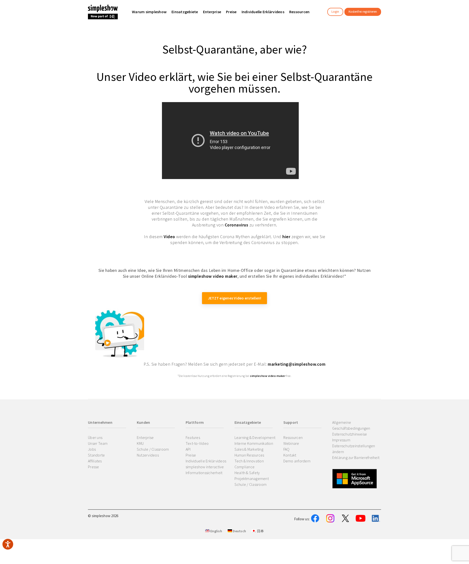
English (216, 531)
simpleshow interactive (205, 466)
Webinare (291, 443)
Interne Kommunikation (253, 443)
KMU (140, 443)
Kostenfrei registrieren (363, 12)
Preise (191, 455)
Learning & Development (255, 437)
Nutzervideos (148, 455)
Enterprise (145, 437)
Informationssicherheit (204, 472)
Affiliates (95, 460)
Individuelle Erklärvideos (206, 460)
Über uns (95, 437)
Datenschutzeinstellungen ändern (353, 448)
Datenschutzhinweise (349, 434)
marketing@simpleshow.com (296, 364)
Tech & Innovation (249, 460)
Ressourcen (293, 437)
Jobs (92, 449)
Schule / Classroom (153, 449)
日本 (260, 531)
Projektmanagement (251, 478)
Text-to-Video (197, 443)
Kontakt (289, 455)
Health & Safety (247, 472)
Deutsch (239, 531)
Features (193, 437)
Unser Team (98, 443)
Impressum (341, 439)
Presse (93, 466)
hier (286, 236)
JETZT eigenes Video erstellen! (234, 298)
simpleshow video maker (212, 276)
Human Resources (249, 455)
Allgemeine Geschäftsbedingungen (351, 425)
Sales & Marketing (248, 449)
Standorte (96, 455)
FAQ (286, 449)
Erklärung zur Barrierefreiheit (356, 457)
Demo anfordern (297, 460)
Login (335, 12)
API (188, 449)
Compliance (244, 466)
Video (169, 236)
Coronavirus (236, 225)
